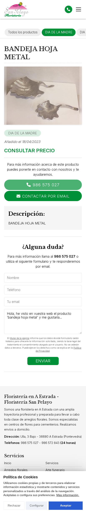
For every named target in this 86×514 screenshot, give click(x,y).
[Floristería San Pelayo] (16, 9)
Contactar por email (46, 196)
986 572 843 (50, 443)
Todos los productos (23, 32)
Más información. (67, 495)
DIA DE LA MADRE (22, 133)
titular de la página (19, 338)
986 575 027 (46, 184)
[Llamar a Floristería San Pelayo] (68, 9)
